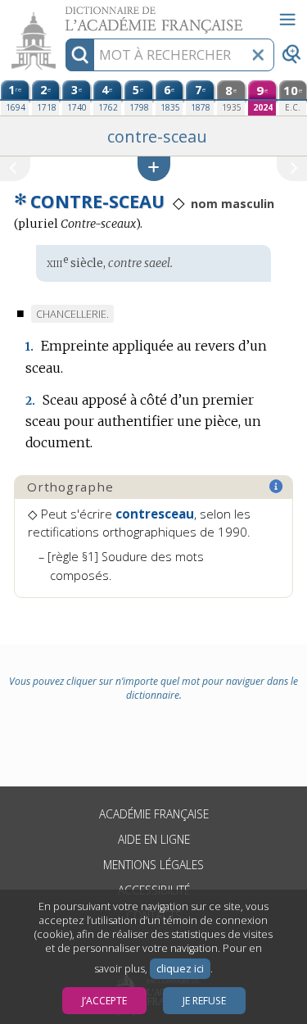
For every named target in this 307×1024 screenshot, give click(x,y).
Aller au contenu (63, 14)
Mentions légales (153, 864)
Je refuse (204, 1001)
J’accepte (104, 1001)
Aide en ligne (154, 839)
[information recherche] (79, 55)
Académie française (154, 814)
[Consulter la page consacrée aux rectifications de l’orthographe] (276, 486)
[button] (154, 168)
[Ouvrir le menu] (287, 19)
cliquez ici (180, 969)
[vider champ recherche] (258, 55)
